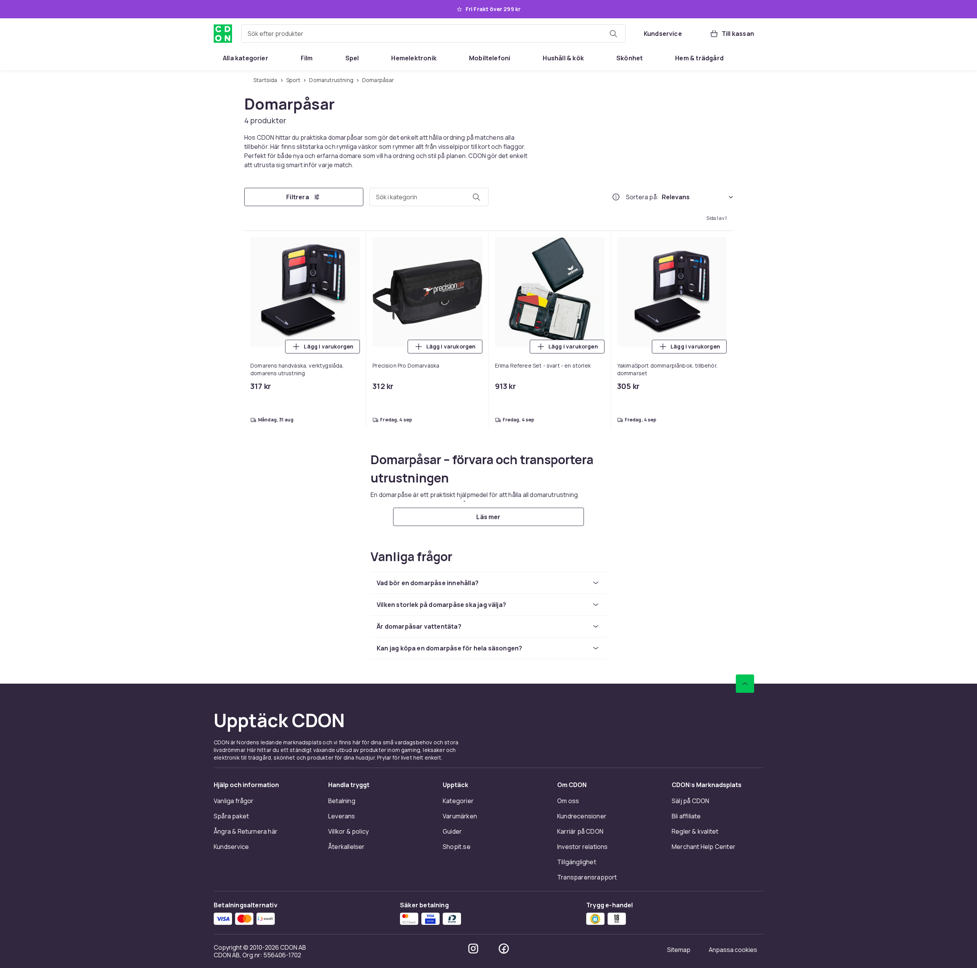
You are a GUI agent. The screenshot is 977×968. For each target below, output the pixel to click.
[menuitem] (245, 58)
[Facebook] (504, 948)
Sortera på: (642, 197)
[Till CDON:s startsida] (223, 33)
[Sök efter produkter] (613, 33)
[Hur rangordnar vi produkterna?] (616, 197)
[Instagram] (473, 948)
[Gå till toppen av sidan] (745, 683)
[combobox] (433, 33)
